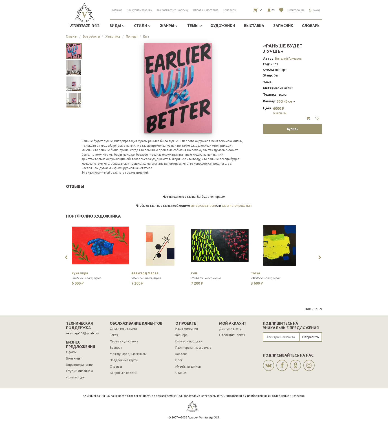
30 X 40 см (285, 101)
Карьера (181, 335)
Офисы (71, 352)
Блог (179, 360)
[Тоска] (279, 245)
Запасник (283, 26)
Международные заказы (128, 354)
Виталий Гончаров (288, 58)
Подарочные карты (124, 360)
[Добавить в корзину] (308, 118)
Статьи (180, 373)
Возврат (116, 347)
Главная (117, 10)
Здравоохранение (79, 364)
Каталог (181, 354)
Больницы (73, 358)
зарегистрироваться (237, 205)
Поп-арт (132, 36)
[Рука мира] (100, 245)
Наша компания (186, 328)
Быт (146, 36)
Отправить (310, 337)
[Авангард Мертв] (160, 245)
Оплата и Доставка (205, 10)
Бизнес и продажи (189, 341)
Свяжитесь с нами (123, 328)
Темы (193, 26)
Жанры (167, 26)
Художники (223, 26)
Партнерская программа (193, 347)
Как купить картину (139, 10)
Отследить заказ (232, 335)
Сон (194, 273)
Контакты (229, 10)
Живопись (113, 36)
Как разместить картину (172, 10)
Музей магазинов (188, 366)
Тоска (255, 273)
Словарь (311, 26)
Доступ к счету (230, 328)
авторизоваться (203, 205)
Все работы (91, 36)
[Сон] (220, 245)
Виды (116, 26)
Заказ (114, 335)
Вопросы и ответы (123, 373)
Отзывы (116, 366)
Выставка (254, 26)
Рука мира (80, 273)
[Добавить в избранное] (317, 118)
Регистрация (296, 10)
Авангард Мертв (145, 273)
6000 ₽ (280, 110)
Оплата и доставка (124, 341)
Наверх (311, 309)
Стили (141, 26)
